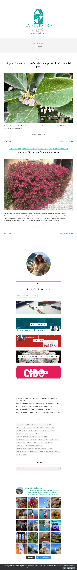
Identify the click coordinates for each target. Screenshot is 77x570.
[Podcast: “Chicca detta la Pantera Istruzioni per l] (56, 525)
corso (35, 430)
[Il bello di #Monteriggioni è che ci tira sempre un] (33, 548)
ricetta (44, 448)
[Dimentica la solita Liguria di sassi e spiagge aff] (56, 548)
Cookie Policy (71, 568)
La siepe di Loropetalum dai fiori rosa (38, 152)
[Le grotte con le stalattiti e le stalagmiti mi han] (21, 525)
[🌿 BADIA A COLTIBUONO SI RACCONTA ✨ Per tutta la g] (56, 537)
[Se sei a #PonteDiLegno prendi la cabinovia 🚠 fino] (44, 514)
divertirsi (52, 430)
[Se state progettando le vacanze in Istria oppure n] (56, 514)
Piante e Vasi (20, 445)
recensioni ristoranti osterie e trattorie (28, 448)
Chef (41, 427)
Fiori (37, 433)
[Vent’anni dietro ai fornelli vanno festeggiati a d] (56, 502)
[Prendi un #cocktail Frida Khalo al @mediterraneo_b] (33, 514)
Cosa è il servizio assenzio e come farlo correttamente (44, 412)
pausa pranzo (48, 442)
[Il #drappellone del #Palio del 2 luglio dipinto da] (21, 548)
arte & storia (27, 427)
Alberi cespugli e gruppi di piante (44, 424)
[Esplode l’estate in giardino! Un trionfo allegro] (33, 537)
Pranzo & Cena (30, 445)
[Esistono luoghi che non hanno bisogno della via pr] (21, 502)
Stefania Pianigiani (21, 403)
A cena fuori (29, 424)
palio (40, 442)
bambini (36, 427)
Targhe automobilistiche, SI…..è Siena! (40, 409)
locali (57, 439)
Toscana (57, 451)
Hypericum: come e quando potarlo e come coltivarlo (44, 403)
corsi (30, 430)
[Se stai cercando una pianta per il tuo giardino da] (33, 502)
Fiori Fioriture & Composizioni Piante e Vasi (29, 436)
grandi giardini (43, 439)
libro (51, 439)
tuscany (19, 454)
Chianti (47, 427)
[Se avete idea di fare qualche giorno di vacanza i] (44, 525)
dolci (18, 433)
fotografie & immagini (23, 439)
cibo (53, 427)
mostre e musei (21, 442)
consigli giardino (22, 430)
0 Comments (7, 141)
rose (31, 451)
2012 (18, 424)
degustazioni (43, 430)
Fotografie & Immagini (29, 148)
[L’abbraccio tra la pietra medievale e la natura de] (33, 525)
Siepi (38, 59)
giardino (33, 439)
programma (39, 445)
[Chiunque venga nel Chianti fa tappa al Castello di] (44, 548)
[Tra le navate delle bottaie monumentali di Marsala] (21, 514)
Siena (36, 451)
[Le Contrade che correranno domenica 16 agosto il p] (44, 502)
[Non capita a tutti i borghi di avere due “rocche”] (21, 537)
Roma (26, 451)
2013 (22, 424)
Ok (64, 568)
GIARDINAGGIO (43, 148)
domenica (25, 433)
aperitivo (19, 427)
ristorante (20, 451)
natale (35, 442)
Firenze (45, 436)
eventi (32, 433)
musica (29, 442)
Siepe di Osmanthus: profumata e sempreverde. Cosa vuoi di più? (38, 64)
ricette (50, 448)
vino (24, 454)
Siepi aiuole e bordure (60, 148)
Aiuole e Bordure (15, 148)
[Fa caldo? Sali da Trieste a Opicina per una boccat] (44, 537)
